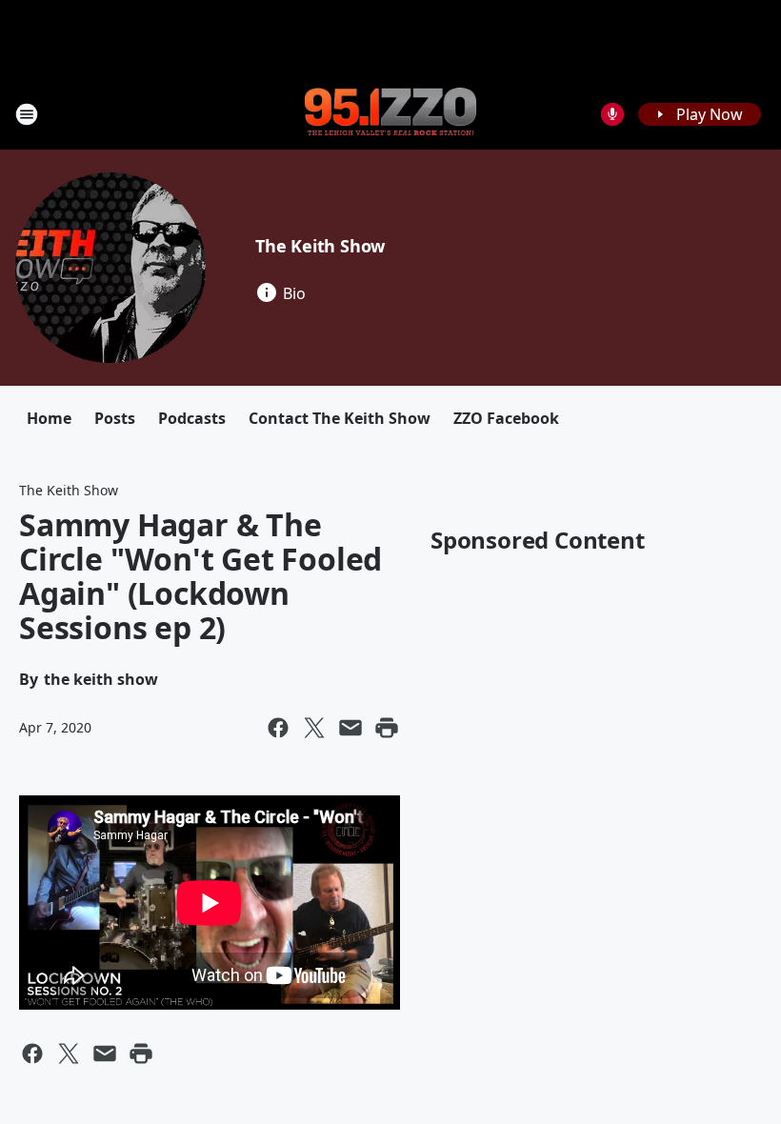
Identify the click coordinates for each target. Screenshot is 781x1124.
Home (49, 418)
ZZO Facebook (506, 418)
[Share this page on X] (314, 727)
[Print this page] (386, 727)
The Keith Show (320, 245)
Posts (114, 418)
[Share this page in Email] (350, 727)
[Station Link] (390, 113)
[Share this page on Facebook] (278, 727)
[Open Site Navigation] (26, 114)
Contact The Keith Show (340, 418)
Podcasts (192, 418)
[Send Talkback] (612, 114)
